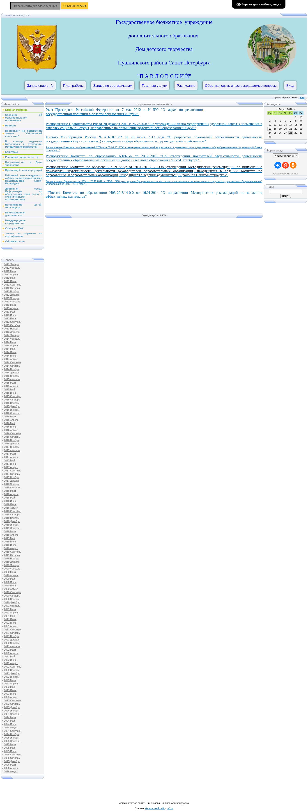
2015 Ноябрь (11, 403)
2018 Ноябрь (11, 518)
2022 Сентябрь (12, 666)
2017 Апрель (11, 457)
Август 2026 (285, 109)
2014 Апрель (11, 345)
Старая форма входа (285, 173)
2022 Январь (11, 643)
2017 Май (9, 460)
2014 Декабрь (12, 372)
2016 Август (11, 430)
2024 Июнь (10, 724)
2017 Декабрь (12, 480)
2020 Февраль (12, 568)
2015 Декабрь (12, 406)
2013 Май (9, 311)
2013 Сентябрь (12, 321)
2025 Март (10, 744)
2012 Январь (11, 264)
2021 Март (10, 609)
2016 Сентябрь (12, 433)
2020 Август (11, 589)
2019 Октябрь (12, 555)
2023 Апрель (11, 683)
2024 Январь (11, 710)
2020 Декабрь (12, 602)
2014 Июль (10, 355)
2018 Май (9, 497)
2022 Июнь (10, 660)
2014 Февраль (12, 338)
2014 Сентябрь (12, 362)
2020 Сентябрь (12, 592)
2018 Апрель (11, 494)
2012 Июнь (10, 281)
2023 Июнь (10, 690)
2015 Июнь (10, 392)
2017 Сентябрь (12, 470)
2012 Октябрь (12, 288)
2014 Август (11, 359)
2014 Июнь (10, 352)
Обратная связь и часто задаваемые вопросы (241, 85)
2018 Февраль (12, 487)
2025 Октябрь (12, 758)
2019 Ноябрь (11, 558)
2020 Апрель (11, 575)
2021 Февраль (12, 605)
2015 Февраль (12, 379)
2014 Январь (11, 335)
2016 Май (9, 423)
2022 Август (11, 663)
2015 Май (9, 389)
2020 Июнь (10, 582)
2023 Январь (11, 676)
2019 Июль (10, 545)
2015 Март (10, 382)
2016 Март (10, 416)
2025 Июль (10, 751)
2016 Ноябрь (11, 440)
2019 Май (9, 538)
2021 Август (11, 626)
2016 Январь (11, 409)
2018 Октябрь (12, 514)
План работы (73, 85)
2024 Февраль (12, 714)
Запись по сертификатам (112, 85)
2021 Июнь (10, 619)
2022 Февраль (12, 646)
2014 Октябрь (12, 365)
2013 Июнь (10, 315)
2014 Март (10, 342)
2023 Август (11, 697)
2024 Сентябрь (12, 731)
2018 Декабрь (12, 521)
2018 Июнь (10, 501)
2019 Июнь (10, 541)
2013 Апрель (11, 308)
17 (270, 128)
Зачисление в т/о (40, 85)
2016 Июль (10, 426)
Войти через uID (285, 156)
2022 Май (9, 656)
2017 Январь (11, 447)
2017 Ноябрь (11, 477)
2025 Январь (11, 737)
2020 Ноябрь (11, 599)
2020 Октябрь (12, 595)
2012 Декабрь (12, 294)
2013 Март (10, 305)
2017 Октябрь (12, 474)
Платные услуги (154, 85)
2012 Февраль (12, 267)
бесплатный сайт (155, 808)
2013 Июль (10, 318)
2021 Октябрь (12, 632)
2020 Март (10, 572)
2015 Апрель (11, 386)
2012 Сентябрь (12, 284)
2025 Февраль (12, 741)
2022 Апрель (11, 653)
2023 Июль (10, 693)
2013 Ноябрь (11, 328)
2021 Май (9, 616)
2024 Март (10, 717)
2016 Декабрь (12, 443)
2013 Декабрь (12, 332)
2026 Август (11, 771)
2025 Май (9, 747)
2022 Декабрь (12, 673)
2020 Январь (11, 565)
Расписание (186, 85)
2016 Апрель (11, 420)
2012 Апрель (11, 274)
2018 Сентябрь (12, 511)
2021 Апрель (11, 612)
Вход (290, 85)
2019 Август (11, 548)
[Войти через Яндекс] (285, 165)
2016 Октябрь (12, 436)
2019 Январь (11, 524)
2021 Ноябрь (11, 636)
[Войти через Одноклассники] (293, 165)
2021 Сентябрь (12, 629)
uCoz (170, 808)
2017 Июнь (10, 463)
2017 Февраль (12, 450)
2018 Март (10, 490)
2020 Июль (10, 585)
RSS (302, 97)
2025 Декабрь (12, 761)
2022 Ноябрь (11, 670)
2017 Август (11, 467)
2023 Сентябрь (12, 700)
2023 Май (9, 687)
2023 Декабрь (12, 707)
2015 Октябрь (12, 399)
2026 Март (10, 764)
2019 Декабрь (12, 561)
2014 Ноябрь (11, 369)
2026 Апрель (11, 768)
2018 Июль (10, 504)
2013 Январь (11, 298)
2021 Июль (10, 622)
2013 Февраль (12, 301)
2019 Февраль (12, 528)
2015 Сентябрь (12, 396)
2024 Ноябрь (11, 734)
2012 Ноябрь (11, 291)
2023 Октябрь (12, 703)
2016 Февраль (12, 413)
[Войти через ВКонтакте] (277, 165)
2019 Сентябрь (12, 551)
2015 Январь (11, 376)
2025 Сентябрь (12, 754)
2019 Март (10, 531)
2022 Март (10, 649)
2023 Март (10, 680)
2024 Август (11, 727)
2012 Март (10, 271)
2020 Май (9, 578)
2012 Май (9, 278)
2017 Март (10, 453)
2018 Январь (11, 484)
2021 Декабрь (12, 639)
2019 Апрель (11, 534)
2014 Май (9, 349)
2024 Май (9, 720)
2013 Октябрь (12, 325)
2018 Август (11, 507)
